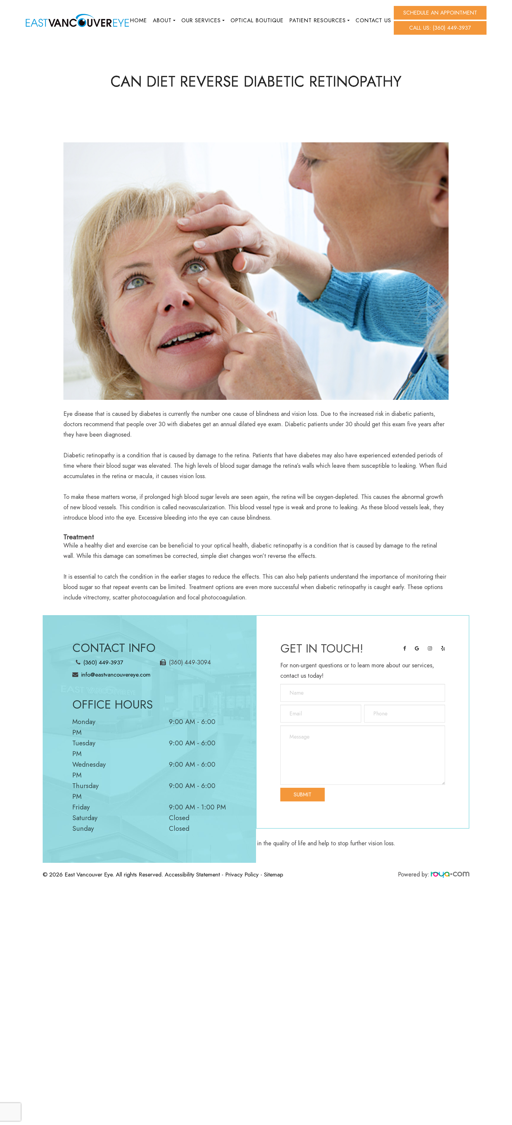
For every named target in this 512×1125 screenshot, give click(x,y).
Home (138, 20)
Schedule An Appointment (440, 13)
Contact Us (373, 20)
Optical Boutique (257, 20)
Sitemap (273, 874)
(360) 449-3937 (103, 662)
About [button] (162, 20)
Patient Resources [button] (317, 20)
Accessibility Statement (192, 874)
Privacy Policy (242, 874)
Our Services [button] (201, 20)
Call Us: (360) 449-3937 (440, 28)
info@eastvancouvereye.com (116, 674)
